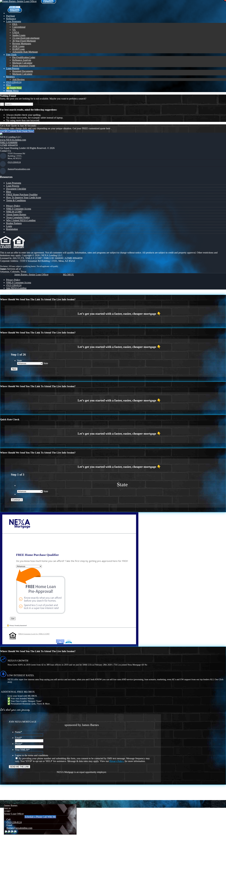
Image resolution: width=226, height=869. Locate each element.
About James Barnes (16, 214)
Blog (8, 191)
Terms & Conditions (16, 200)
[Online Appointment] (14, 13)
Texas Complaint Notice (18, 217)
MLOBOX (68, 274)
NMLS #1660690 (8, 142)
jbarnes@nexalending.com (19, 169)
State (19, 360)
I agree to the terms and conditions (31, 755)
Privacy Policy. (116, 761)
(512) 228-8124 (14, 162)
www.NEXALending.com (13, 139)
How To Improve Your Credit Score (23, 197)
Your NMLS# (22, 749)
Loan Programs (13, 183)
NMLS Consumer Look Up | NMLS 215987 (34, 634)
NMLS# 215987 (14, 211)
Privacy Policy (13, 205)
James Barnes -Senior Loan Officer (31, 274)
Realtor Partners (14, 223)
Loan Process (12, 186)
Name (18, 732)
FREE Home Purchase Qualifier (22, 194)
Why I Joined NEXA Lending (21, 220)
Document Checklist (16, 188)
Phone (18, 743)
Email (18, 737)
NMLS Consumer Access (18, 208)
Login (9, 226)
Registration (12, 229)
